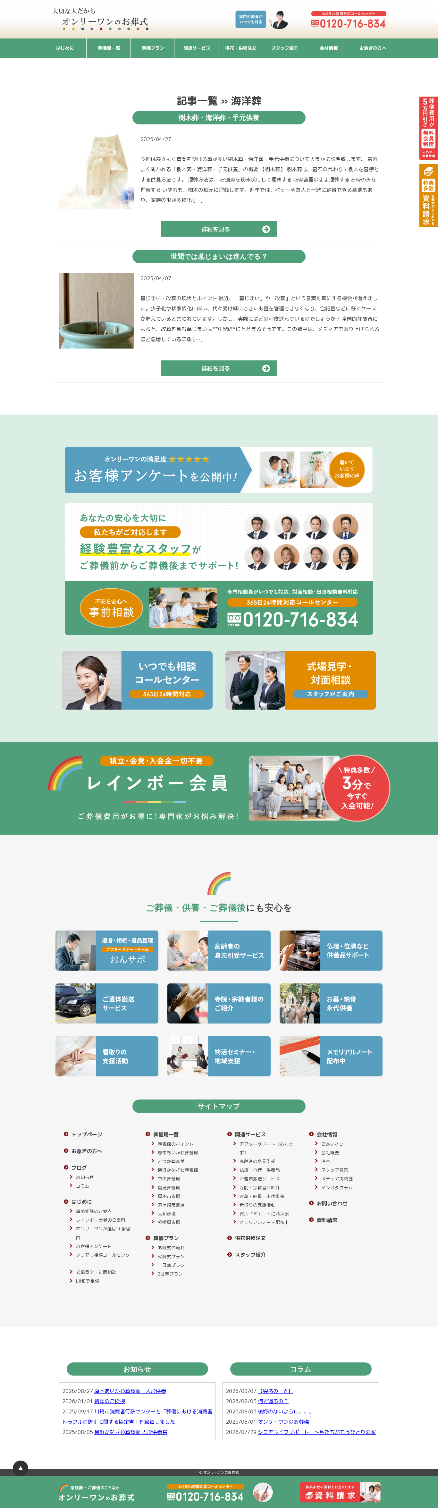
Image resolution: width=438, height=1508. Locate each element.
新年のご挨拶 (109, 1401)
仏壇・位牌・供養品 (260, 1170)
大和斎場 (167, 1213)
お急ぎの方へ (372, 48)
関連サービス (196, 48)
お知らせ (85, 1177)
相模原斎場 (169, 1222)
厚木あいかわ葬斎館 (178, 1153)
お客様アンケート (94, 1246)
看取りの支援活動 (257, 1205)
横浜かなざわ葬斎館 (178, 1170)
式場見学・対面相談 (96, 1272)
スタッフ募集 (334, 1170)
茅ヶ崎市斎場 (171, 1205)
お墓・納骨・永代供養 (262, 1196)
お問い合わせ (332, 1203)
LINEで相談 (87, 1281)
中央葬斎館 (169, 1178)
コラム (82, 1186)
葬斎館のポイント (176, 1144)
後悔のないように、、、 (286, 1411)
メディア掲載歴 (337, 1178)
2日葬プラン (170, 1274)
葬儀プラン (153, 48)
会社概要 (330, 1153)
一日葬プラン (171, 1265)
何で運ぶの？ (273, 1401)
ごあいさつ (332, 1144)
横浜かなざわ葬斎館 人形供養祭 (130, 1432)
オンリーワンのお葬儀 (283, 1421)
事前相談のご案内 (94, 1211)
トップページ (87, 1134)
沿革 (325, 1161)
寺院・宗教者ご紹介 (260, 1187)
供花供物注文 (250, 1238)
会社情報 (329, 48)
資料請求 (327, 1220)
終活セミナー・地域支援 (264, 1213)
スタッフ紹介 (284, 48)
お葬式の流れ (171, 1247)
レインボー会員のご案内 (100, 1220)
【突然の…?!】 (275, 1390)
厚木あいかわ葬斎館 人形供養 (130, 1390)
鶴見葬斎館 (169, 1187)
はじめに (65, 48)
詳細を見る (215, 229)
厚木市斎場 (169, 1196)
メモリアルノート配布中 (264, 1222)
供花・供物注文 (241, 48)
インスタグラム (337, 1187)
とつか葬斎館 (171, 1161)
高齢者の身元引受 (257, 1161)
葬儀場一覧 (109, 48)
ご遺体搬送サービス (260, 1178)
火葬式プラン (171, 1256)
